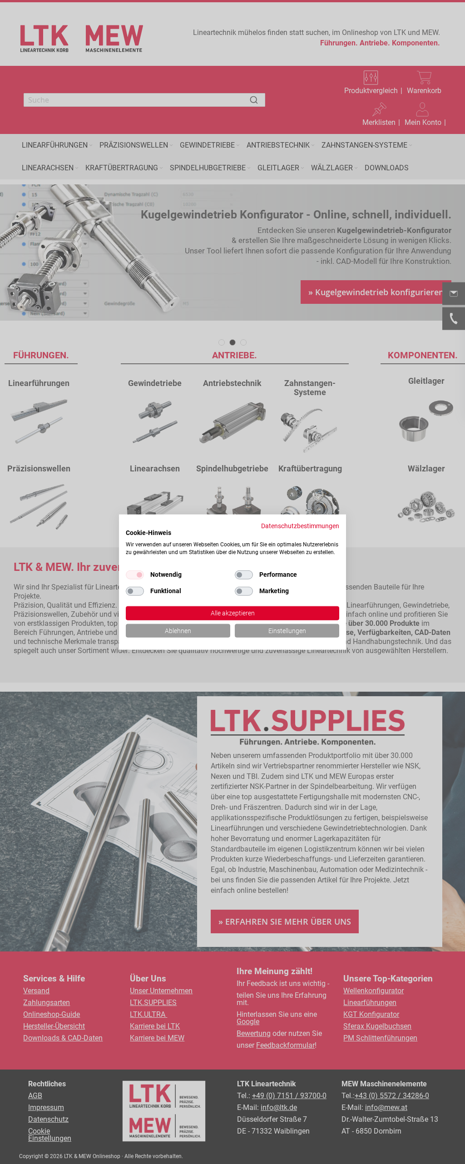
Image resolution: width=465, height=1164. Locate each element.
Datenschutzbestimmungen (300, 525)
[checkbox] (244, 574)
